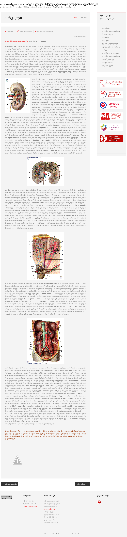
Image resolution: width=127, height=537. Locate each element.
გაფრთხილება (10, 439)
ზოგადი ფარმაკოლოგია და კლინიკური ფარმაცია (111, 43)
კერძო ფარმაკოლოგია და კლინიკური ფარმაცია (111, 53)
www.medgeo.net (50, 509)
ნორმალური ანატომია (45, 31)
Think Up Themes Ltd (59, 534)
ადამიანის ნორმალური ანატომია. (17, 41)
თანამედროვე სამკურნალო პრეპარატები (108, 62)
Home (75, 17)
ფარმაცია (106, 28)
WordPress (78, 534)
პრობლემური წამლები (107, 36)
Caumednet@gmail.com (31, 506)
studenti (12, 31)
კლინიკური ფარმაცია (111, 31)
